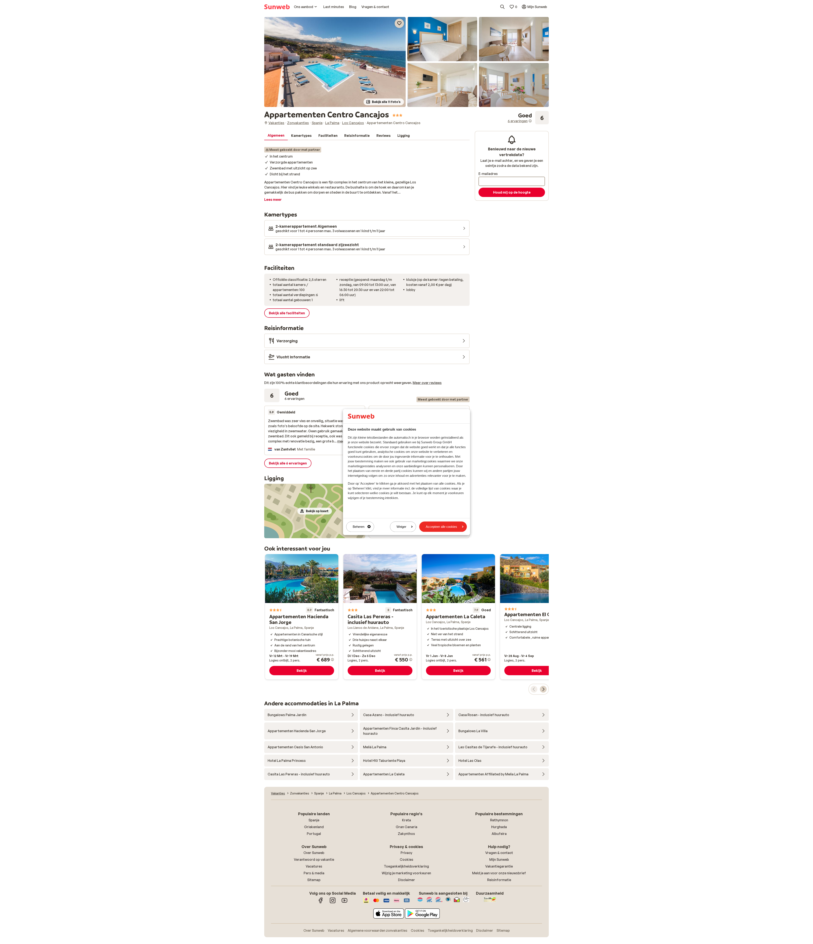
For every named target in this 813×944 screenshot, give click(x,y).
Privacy (406, 853)
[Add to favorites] (399, 23)
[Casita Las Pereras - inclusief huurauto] (380, 616)
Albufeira (499, 834)
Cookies (406, 859)
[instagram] (332, 902)
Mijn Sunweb (499, 859)
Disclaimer (406, 880)
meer (341, 441)
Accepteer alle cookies (441, 526)
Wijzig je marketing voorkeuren (406, 873)
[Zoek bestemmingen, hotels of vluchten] (502, 7)
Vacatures (314, 866)
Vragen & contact (499, 853)
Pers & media (314, 873)
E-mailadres (488, 174)
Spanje (313, 820)
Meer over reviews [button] (427, 383)
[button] (335, 62)
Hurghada (499, 827)
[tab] (276, 135)
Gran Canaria (406, 827)
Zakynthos (406, 834)
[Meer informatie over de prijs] (332, 659)
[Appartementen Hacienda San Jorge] (301, 616)
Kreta (406, 820)
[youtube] (344, 902)
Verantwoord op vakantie (314, 859)
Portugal (314, 834)
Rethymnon (499, 820)
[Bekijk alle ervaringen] (528, 118)
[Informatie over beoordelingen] (530, 120)
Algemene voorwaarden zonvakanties (377, 930)
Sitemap (314, 880)
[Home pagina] (277, 6)
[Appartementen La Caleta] (458, 616)
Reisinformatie (499, 880)
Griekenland (314, 827)
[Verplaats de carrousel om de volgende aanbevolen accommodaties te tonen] (543, 689)
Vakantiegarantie (499, 866)
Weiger (401, 526)
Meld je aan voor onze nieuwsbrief (499, 873)
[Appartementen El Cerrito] (536, 616)
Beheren (358, 526)
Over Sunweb (313, 853)
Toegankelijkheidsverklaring (406, 866)
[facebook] (320, 902)
